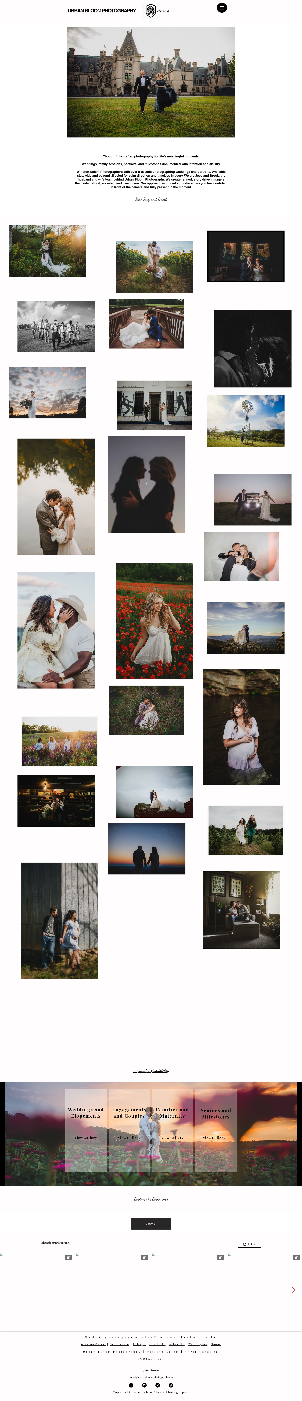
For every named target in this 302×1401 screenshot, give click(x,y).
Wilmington (197, 1344)
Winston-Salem (93, 1344)
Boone (216, 1344)
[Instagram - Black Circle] (144, 1385)
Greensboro (119, 1344)
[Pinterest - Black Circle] (171, 1385)
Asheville (177, 1344)
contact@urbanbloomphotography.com (151, 1377)
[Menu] (222, 8)
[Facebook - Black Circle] (131, 1385)
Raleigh (139, 1344)
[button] (151, 82)
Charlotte (157, 1344)
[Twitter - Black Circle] (157, 1385)
